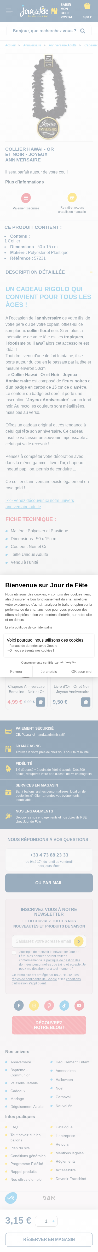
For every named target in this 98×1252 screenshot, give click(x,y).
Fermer (16, 671)
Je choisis (49, 671)
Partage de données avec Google (33, 646)
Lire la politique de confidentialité (28, 627)
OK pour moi (81, 671)
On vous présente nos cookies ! (31, 650)
